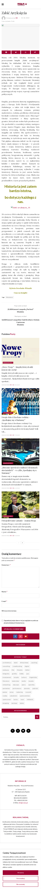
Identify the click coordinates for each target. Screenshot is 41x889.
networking (6, 684)
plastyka (27, 688)
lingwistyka (33, 677)
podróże (35, 688)
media (24, 681)
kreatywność (7, 677)
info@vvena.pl (23, 803)
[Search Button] (37, 717)
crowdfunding (17, 666)
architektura (7, 662)
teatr (22, 699)
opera (24, 684)
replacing (19, 692)
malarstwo (15, 681)
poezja (5, 692)
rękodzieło (13, 696)
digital (27, 666)
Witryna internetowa (9, 611)
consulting (6, 666)
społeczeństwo (25, 696)
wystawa (14, 703)
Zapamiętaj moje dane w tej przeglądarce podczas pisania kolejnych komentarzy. (21, 622)
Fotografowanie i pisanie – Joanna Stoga (19, 520)
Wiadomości (8, 362)
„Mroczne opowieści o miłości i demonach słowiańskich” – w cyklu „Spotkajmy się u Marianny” (20, 470)
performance (17, 688)
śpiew (22, 703)
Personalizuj (20, 878)
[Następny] (22, 542)
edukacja (6, 670)
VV (17, 18)
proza (11, 692)
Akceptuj (20, 872)
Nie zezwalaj (20, 884)
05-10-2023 (17, 535)
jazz (27, 673)
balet (15, 662)
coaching (34, 662)
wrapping (6, 703)
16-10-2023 (17, 488)
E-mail (4, 601)
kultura (24, 677)
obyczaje (16, 684)
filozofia (19, 670)
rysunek (28, 692)
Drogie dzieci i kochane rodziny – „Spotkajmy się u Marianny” (16, 418)
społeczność (7, 699)
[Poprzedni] (18, 542)
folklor (27, 670)
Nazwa (5, 592)
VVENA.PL (30, 699)
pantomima (6, 688)
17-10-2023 (17, 435)
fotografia (6, 673)
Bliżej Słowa (24, 662)
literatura (9, 297)
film (13, 670)
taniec (16, 699)
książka (16, 677)
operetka (31, 684)
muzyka (31, 681)
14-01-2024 (17, 385)
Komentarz (6, 565)
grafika (14, 673)
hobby (22, 673)
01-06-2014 (25, 18)
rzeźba (5, 696)
